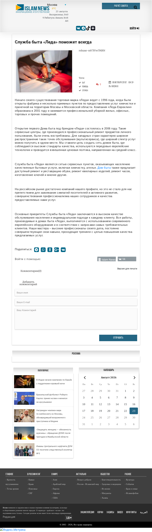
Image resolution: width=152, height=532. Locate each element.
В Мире (55, 474)
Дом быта (104, 167)
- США (55, 498)
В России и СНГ (33, 474)
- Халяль (104, 498)
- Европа (55, 489)
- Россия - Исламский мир (87, 484)
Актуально (81, 474)
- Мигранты (105, 493)
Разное (128, 474)
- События (129, 484)
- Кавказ (30, 480)
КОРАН (100, 512)
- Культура (129, 480)
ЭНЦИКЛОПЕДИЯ (87, 512)
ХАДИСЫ (110, 512)
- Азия (54, 480)
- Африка (56, 493)
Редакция (9, 516)
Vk (123, 259)
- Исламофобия (131, 493)
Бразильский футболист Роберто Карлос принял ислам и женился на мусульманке (51, 398)
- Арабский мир (59, 484)
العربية (144, 512)
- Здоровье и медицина (110, 484)
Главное (9, 474)
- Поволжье (32, 489)
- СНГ (29, 493)
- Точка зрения (12, 489)
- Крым (30, 484)
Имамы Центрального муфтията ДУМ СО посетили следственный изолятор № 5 (54, 450)
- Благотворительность (110, 480)
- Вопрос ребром (83, 480)
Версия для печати (127, 268)
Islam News (109, 259)
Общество (105, 474)
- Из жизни (105, 489)
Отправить (118, 338)
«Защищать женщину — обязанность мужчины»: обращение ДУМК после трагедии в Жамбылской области (53, 433)
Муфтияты (131, 512)
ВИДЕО (120, 512)
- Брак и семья (131, 489)
